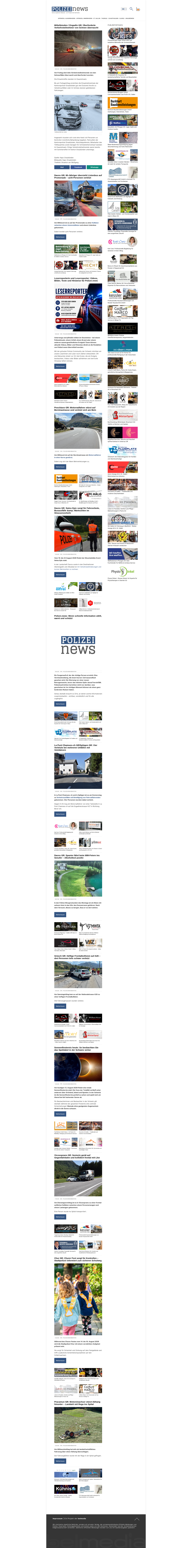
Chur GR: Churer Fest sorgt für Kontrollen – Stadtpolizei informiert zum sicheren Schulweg (78, 1259)
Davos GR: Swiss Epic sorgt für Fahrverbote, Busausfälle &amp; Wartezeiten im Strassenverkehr (77, 510)
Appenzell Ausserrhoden (66, 18)
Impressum (58, 1519)
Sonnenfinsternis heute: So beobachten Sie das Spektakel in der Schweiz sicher (76, 1048)
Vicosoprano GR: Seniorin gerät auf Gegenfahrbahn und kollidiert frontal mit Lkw (77, 1156)
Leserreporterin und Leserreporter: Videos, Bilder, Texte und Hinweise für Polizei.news (76, 279)
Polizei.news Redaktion (69, 69)
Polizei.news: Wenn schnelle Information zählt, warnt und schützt (78, 617)
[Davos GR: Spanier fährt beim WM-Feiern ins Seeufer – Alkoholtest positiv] (78, 879)
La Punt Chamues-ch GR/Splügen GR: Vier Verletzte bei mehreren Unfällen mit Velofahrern (75, 747)
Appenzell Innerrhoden (84, 18)
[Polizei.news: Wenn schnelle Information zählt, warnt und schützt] (78, 645)
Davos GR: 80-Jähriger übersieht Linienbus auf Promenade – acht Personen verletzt (78, 176)
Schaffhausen (113, 18)
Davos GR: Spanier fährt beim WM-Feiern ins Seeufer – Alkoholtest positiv (77, 856)
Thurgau (104, 18)
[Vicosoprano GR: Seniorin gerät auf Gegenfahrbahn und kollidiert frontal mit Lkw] (78, 1178)
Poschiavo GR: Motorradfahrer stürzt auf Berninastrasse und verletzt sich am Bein (75, 408)
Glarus (121, 18)
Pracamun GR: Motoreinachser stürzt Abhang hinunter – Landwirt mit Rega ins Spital (77, 1403)
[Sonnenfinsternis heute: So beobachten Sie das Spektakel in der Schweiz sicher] (78, 1067)
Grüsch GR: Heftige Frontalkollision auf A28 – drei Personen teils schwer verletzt (77, 957)
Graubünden (129, 18)
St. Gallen (96, 18)
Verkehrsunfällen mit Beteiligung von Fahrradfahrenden (78, 797)
